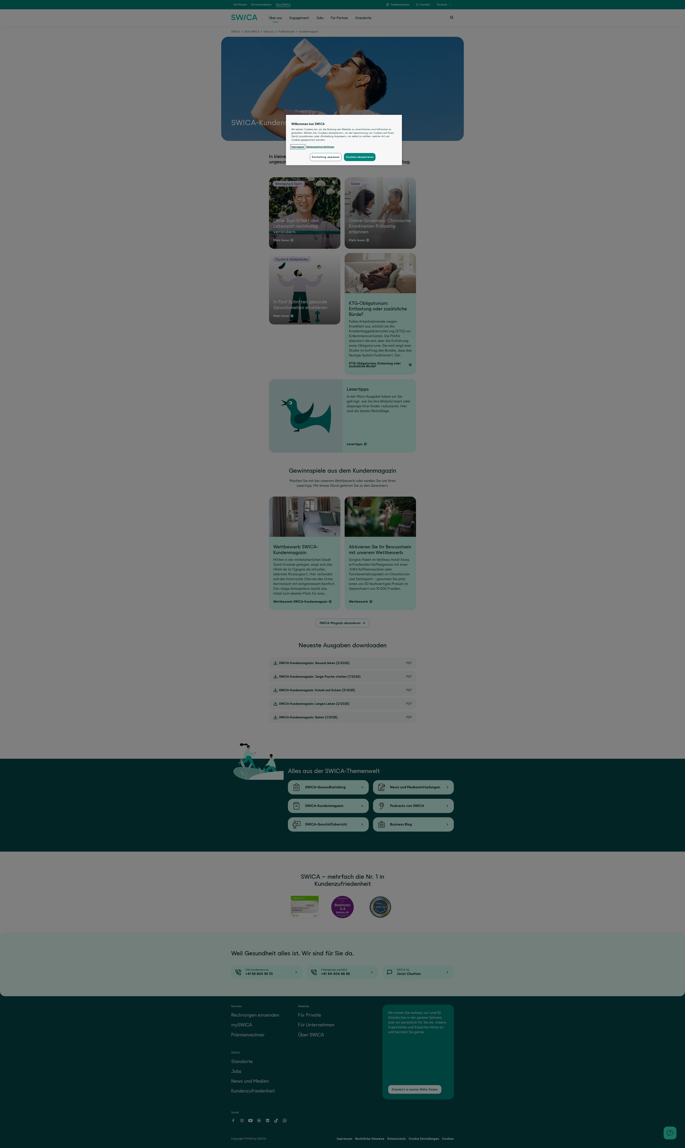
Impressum (297, 146)
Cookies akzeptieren (360, 157)
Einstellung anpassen (326, 157)
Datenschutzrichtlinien (320, 146)
